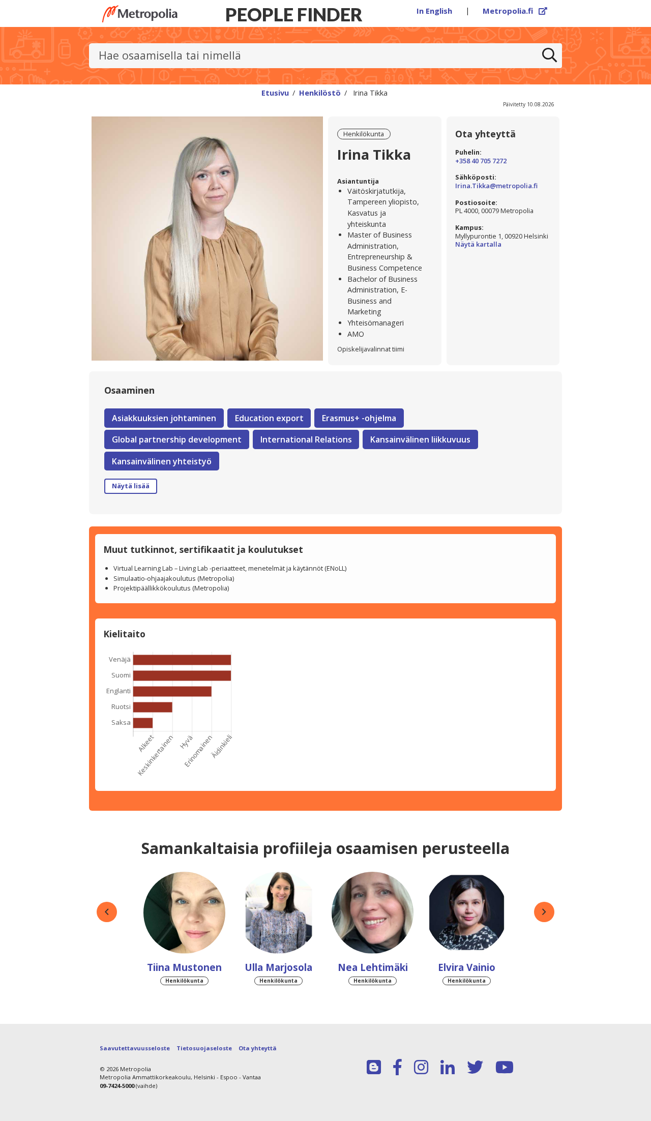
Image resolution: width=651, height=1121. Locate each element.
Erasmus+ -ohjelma (359, 418)
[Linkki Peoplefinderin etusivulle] (139, 13)
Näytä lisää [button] (131, 485)
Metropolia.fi (515, 11)
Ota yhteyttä (258, 1048)
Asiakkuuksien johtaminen (164, 418)
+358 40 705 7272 (481, 161)
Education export (269, 418)
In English (434, 11)
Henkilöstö (320, 92)
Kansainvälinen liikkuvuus (420, 439)
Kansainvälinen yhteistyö (162, 461)
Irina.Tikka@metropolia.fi (496, 186)
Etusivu (275, 92)
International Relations (306, 439)
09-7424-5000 (117, 1085)
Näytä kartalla (502, 244)
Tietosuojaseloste (204, 1048)
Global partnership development (177, 439)
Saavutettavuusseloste (135, 1048)
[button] (107, 912)
